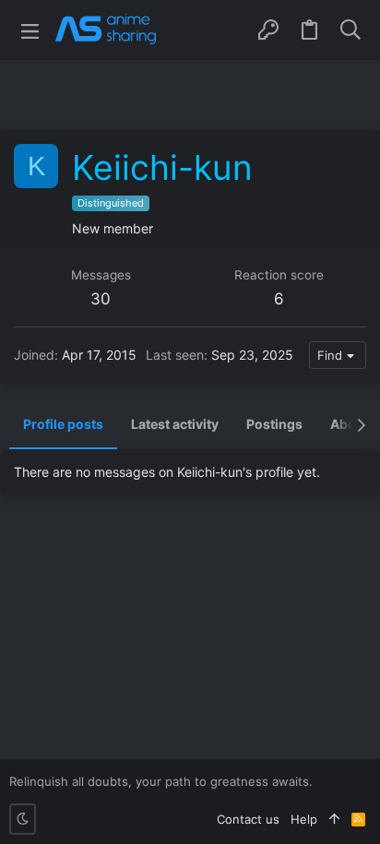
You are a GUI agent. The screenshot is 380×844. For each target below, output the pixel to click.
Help (304, 819)
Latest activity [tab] (175, 424)
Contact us (248, 819)
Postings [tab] (274, 424)
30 (100, 299)
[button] (30, 30)
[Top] (334, 819)
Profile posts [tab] (63, 424)
